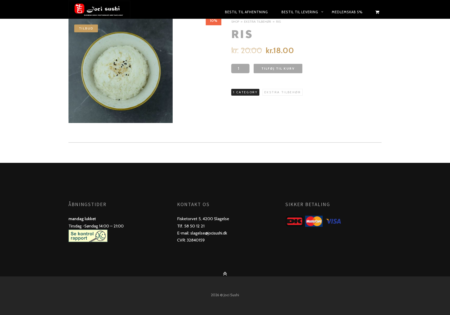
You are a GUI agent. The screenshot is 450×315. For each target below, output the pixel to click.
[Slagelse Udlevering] (111, 9)
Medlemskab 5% (347, 12)
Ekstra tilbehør (257, 21)
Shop (235, 21)
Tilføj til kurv (278, 68)
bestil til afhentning (246, 12)
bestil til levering (300, 12)
